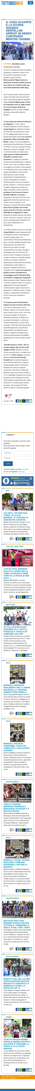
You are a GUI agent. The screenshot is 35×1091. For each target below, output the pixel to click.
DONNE (9, 1017)
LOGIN (8, 464)
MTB (7, 490)
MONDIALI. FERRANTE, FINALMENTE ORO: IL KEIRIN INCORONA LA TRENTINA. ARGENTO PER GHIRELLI (17, 688)
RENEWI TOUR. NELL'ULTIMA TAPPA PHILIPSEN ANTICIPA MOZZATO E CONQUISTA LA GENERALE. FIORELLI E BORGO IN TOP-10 (17, 983)
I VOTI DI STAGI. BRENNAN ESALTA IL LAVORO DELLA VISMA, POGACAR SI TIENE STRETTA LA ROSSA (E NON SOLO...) (16, 573)
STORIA (7, 63)
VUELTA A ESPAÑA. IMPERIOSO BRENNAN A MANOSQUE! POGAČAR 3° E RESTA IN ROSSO (16, 807)
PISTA (8, 663)
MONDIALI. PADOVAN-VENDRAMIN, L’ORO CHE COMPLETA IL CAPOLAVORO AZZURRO (17, 747)
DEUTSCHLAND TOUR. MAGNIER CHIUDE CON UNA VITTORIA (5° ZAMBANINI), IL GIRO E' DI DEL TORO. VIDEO (17, 924)
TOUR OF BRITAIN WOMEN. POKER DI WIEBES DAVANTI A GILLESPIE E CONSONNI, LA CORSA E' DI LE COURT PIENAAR (17, 1044)
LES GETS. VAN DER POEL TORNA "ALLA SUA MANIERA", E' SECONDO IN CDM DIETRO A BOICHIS (16, 516)
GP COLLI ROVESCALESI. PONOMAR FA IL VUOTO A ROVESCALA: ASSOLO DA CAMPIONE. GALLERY (15, 630)
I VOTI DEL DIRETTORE (14, 546)
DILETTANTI (10, 604)
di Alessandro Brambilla (12, 67)
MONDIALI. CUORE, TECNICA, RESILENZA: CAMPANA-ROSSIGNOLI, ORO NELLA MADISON (17, 863)
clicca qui (25, 469)
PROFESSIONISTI (12, 782)
